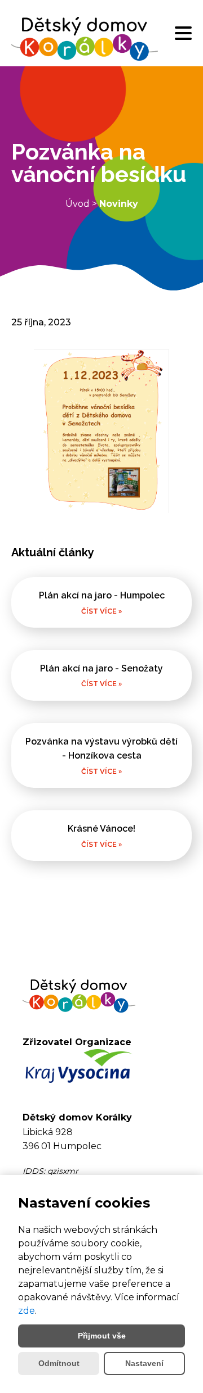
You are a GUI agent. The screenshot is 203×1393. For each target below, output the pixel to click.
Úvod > (82, 203)
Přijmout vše (102, 1335)
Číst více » (101, 611)
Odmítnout (59, 1363)
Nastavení (144, 1363)
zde (26, 1310)
